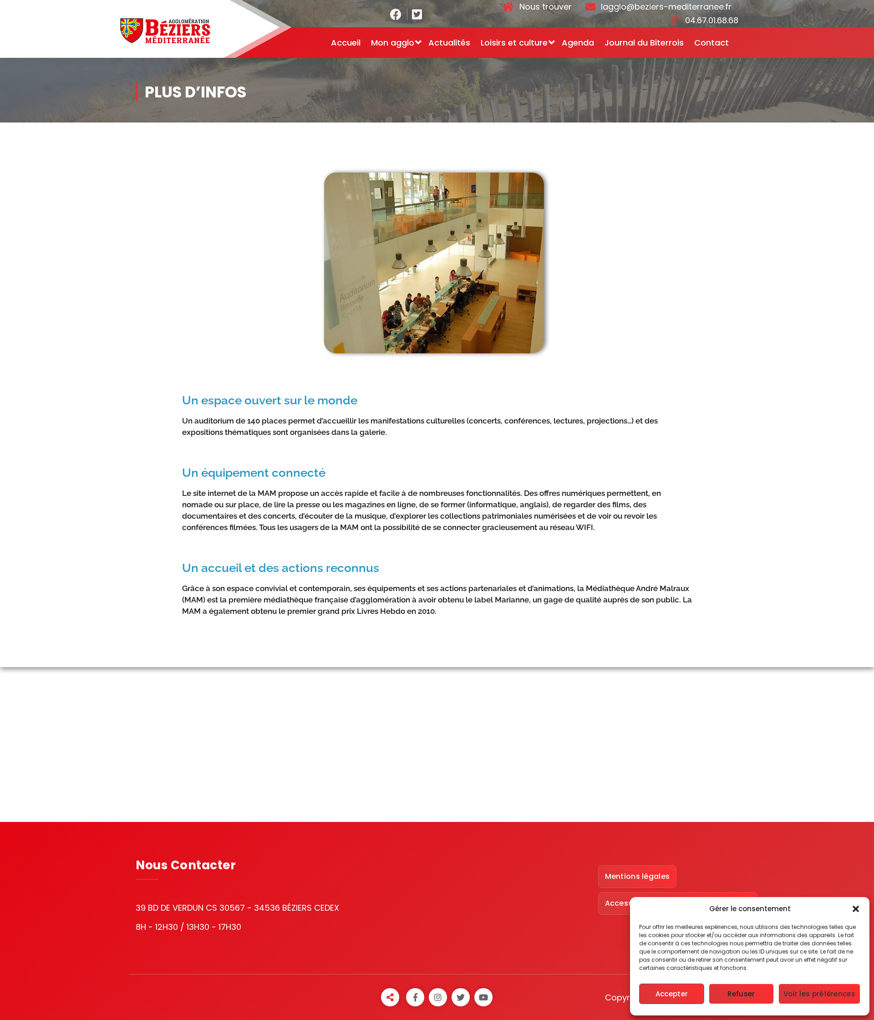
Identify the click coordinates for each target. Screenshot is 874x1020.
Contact (711, 42)
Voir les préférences (819, 994)
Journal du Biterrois (644, 42)
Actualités (449, 42)
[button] (855, 908)
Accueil (346, 42)
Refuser (741, 994)
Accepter (672, 994)
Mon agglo (392, 42)
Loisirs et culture (514, 42)
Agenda (578, 42)
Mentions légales (637, 876)
